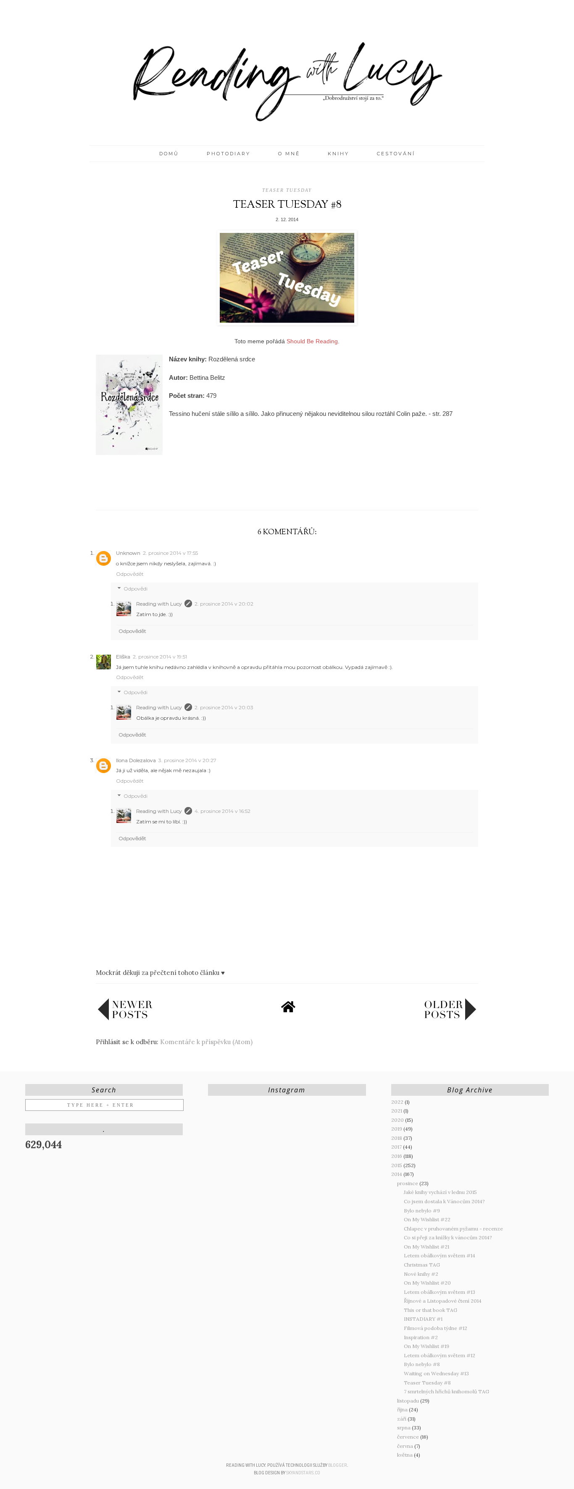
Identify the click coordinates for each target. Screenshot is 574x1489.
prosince (408, 1183)
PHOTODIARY (228, 154)
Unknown (128, 553)
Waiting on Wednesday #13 (436, 1373)
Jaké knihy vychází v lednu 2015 (440, 1192)
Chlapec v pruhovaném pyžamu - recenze (453, 1228)
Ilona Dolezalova (136, 760)
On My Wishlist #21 (426, 1246)
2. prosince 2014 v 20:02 (224, 604)
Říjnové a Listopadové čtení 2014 (443, 1301)
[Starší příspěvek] (450, 1018)
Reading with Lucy (159, 604)
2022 (398, 1102)
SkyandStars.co (303, 1473)
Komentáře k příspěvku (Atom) (206, 1042)
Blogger (337, 1465)
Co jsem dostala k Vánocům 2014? (444, 1201)
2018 (397, 1138)
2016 (397, 1156)
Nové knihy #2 (421, 1274)
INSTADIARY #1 (423, 1319)
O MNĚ (289, 154)
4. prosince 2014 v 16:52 (222, 811)
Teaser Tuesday (287, 190)
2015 (397, 1165)
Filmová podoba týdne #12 (435, 1328)
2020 (398, 1120)
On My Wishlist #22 (427, 1219)
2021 (397, 1111)
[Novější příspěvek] (125, 1018)
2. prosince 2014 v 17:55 (170, 553)
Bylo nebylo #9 (422, 1210)
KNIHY (338, 154)
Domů (169, 154)
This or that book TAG (430, 1310)
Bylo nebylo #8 (422, 1364)
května (405, 1455)
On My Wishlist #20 (427, 1283)
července (408, 1437)
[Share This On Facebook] (270, 490)
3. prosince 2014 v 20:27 (187, 760)
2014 (397, 1174)
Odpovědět (130, 574)
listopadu (408, 1401)
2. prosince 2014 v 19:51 (160, 656)
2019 (397, 1129)
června (405, 1446)
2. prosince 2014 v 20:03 (224, 707)
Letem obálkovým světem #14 (439, 1255)
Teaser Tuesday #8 (427, 1382)
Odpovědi (135, 589)
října (403, 1409)
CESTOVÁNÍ (396, 154)
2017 (397, 1147)
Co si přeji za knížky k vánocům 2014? (448, 1237)
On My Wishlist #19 (426, 1346)
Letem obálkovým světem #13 (439, 1292)
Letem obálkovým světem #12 (439, 1355)
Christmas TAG (422, 1265)
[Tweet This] (287, 490)
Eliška (123, 656)
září (402, 1419)
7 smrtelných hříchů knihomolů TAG (446, 1391)
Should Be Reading (312, 341)
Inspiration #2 (421, 1337)
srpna (404, 1427)
